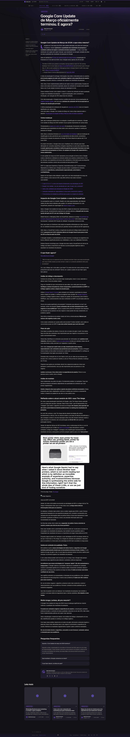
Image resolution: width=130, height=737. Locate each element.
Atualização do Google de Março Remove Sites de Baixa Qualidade (64, 113)
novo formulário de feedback (69, 134)
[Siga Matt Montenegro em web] (47, 676)
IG (88, 735)
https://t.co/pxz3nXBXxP (52, 70)
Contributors (76, 735)
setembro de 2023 (73, 107)
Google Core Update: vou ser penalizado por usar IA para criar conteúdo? (62, 186)
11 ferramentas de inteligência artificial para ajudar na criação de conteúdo (62, 194)
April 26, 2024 (70, 72)
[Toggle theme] (105, 2)
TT (96, 735)
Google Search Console (51, 292)
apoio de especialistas (63, 341)
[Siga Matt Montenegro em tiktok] (57, 676)
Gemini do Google (64, 427)
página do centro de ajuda (57, 126)
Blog (71, 735)
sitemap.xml (38, 731)
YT (94, 735)
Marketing (44, 11)
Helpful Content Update (47, 101)
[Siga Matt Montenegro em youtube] (55, 676)
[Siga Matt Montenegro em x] (52, 676)
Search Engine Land (69, 205)
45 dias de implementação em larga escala (64, 57)
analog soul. (39, 735)
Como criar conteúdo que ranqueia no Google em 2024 (57, 189)
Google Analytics (82, 294)
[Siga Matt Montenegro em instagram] (50, 676)
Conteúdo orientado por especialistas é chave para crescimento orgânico (62, 191)
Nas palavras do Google (47, 256)
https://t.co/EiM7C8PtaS (66, 66)
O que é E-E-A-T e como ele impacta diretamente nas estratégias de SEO (62, 183)
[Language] (101, 2)
